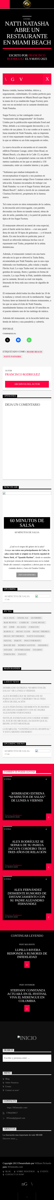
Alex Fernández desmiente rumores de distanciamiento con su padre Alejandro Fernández (26, 710)
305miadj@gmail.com (15, 1118)
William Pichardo (43, 1163)
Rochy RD (9, 645)
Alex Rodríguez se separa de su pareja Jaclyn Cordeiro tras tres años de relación (24, 699)
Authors (36, 618)
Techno (37, 650)
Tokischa (9, 654)
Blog (7, 1079)
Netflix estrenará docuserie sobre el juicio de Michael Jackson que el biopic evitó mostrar (26, 721)
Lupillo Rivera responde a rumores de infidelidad (27, 953)
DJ (5, 627)
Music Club (23, 632)
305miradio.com (15, 1167)
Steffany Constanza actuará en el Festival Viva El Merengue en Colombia (27, 995)
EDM (11, 627)
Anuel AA (22, 618)
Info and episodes (26, 575)
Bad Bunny (10, 623)
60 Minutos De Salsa (17, 596)
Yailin (22, 654)
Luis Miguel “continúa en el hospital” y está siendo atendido (26, 730)
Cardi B (24, 623)
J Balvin (34, 627)
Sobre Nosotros (11, 1083)
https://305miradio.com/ (17, 1108)
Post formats (32, 641)
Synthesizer (22, 650)
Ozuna (7, 641)
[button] (27, 547)
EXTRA (27, 19)
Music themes (41, 632)
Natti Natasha (12, 357)
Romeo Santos (26, 645)
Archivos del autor (27, 384)
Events (8, 1086)
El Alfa (21, 627)
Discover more (9, 1138)
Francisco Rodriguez (22, 374)
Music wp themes (14, 636)
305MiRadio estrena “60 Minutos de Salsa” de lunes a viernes (24, 689)
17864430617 (12, 1113)
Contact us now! (12, 1090)
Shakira (43, 645)
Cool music (38, 623)
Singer (8, 650)
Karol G (8, 632)
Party (17, 641)
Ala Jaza (9, 618)
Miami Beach (34, 352)
